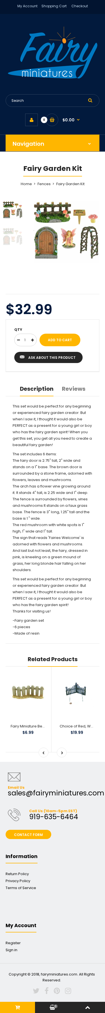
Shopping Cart (54, 6)
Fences (44, 184)
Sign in (11, 950)
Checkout (79, 6)
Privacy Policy (18, 881)
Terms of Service (21, 888)
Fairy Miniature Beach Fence (36, 726)
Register (13, 943)
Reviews (73, 389)
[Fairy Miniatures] (52, 77)
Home (26, 184)
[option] (66, 232)
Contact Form (28, 834)
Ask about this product (52, 357)
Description (36, 389)
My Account (27, 6)
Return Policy (17, 874)
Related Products (53, 659)
